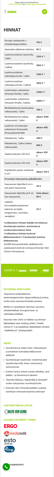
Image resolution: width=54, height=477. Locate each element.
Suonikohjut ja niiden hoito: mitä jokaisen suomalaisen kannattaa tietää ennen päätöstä (26, 351)
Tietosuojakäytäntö (14, 464)
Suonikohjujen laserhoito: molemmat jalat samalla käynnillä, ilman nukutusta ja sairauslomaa (26, 363)
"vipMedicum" (11, 330)
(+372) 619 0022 (15, 4)
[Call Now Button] (6, 466)
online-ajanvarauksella (35, 4)
